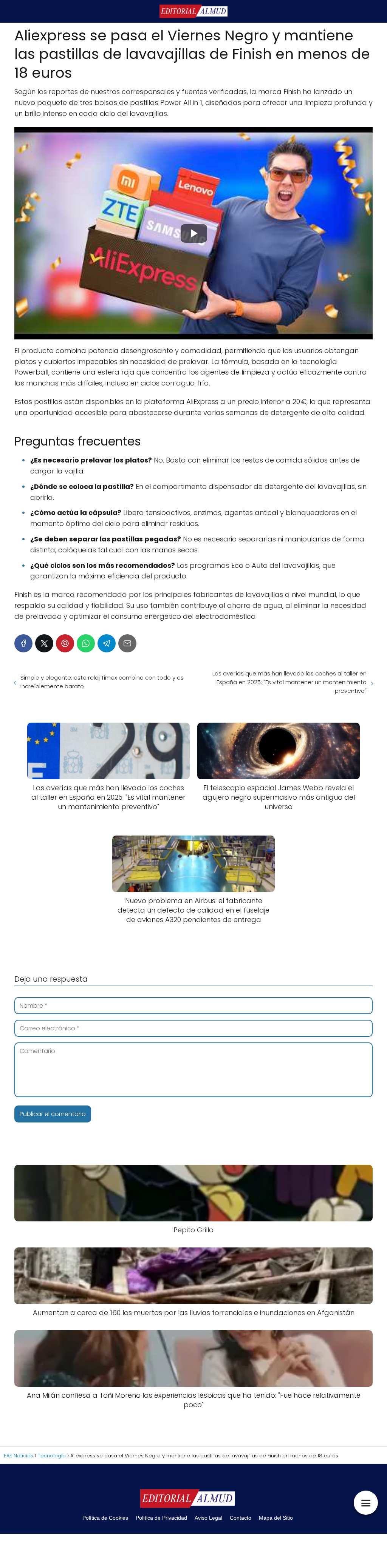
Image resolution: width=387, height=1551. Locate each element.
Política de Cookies (105, 1518)
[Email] (127, 643)
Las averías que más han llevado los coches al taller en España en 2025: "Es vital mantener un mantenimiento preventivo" (289, 682)
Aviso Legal (208, 1518)
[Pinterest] (65, 643)
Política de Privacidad (161, 1518)
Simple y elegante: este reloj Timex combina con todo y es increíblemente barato (102, 682)
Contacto (240, 1518)
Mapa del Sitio (276, 1518)
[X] (44, 643)
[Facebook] (23, 643)
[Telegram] (107, 643)
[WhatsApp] (86, 643)
